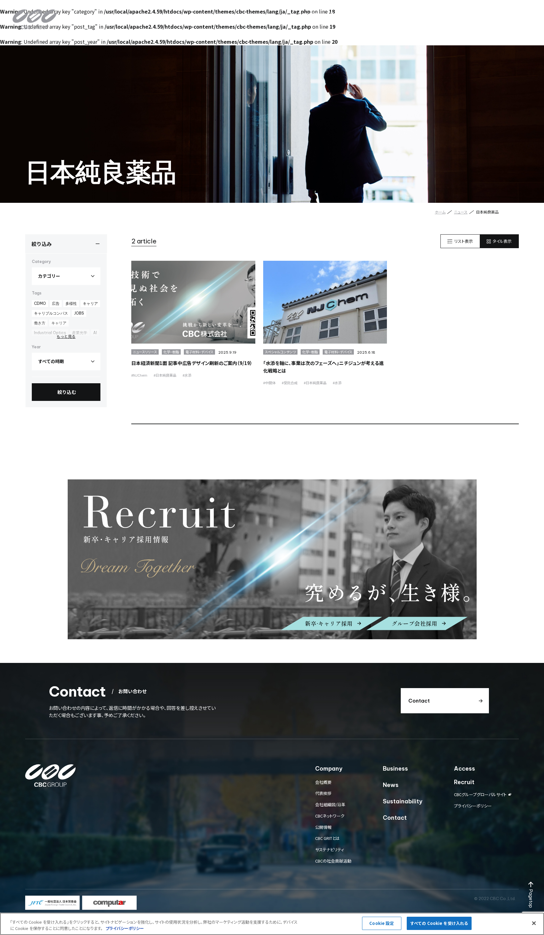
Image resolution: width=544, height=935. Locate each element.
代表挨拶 (323, 793)
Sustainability (401, 14)
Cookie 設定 (381, 923)
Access (437, 14)
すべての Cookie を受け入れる (439, 923)
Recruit (464, 14)
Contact (493, 14)
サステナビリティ (329, 849)
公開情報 (323, 827)
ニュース (461, 211)
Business (341, 14)
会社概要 (323, 782)
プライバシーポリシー (473, 806)
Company (309, 14)
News (368, 14)
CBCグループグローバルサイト (480, 794)
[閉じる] (534, 923)
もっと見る (66, 336)
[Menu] (523, 14)
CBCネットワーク (329, 816)
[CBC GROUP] (35, 19)
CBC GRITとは (327, 838)
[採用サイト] (272, 559)
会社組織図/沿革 (330, 804)
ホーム (440, 211)
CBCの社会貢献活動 (333, 861)
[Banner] (52, 903)
